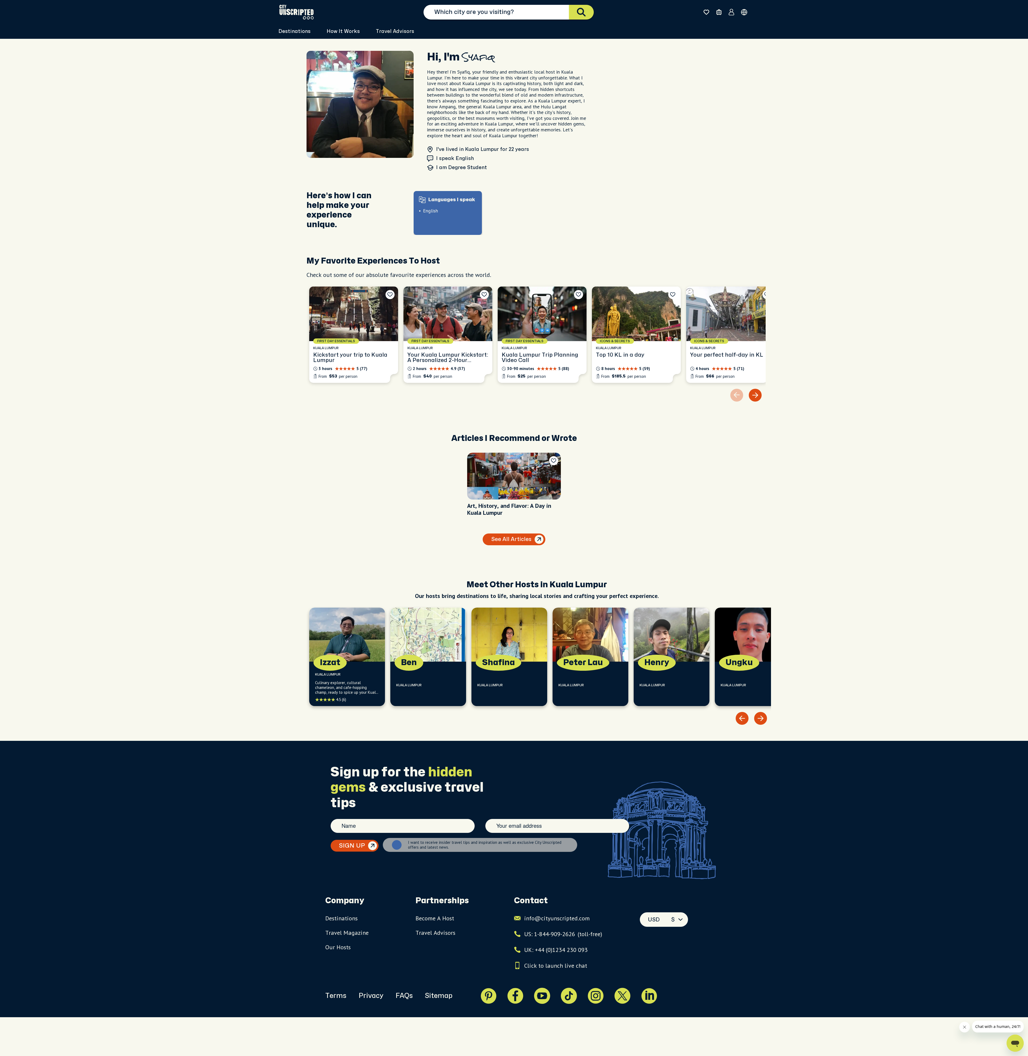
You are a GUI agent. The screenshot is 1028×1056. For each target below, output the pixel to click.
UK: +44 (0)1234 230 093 (556, 950)
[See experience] (353, 335)
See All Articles (511, 539)
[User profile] (731, 12)
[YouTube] (542, 996)
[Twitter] (622, 996)
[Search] (581, 12)
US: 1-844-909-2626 (563, 934)
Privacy (370, 996)
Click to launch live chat (555, 965)
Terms (335, 996)
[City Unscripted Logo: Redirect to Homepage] (296, 12)
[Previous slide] (742, 718)
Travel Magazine (347, 932)
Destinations (341, 918)
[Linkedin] (649, 996)
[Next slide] (755, 395)
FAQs (404, 996)
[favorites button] (706, 12)
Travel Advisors (395, 31)
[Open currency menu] (744, 12)
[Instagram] (596, 996)
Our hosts (338, 947)
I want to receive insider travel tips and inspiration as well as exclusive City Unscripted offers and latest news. (484, 845)
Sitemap (438, 996)
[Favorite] (390, 294)
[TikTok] (569, 996)
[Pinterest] (489, 996)
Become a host (434, 918)
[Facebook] (515, 996)
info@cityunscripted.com (557, 918)
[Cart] (719, 12)
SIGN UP (352, 846)
